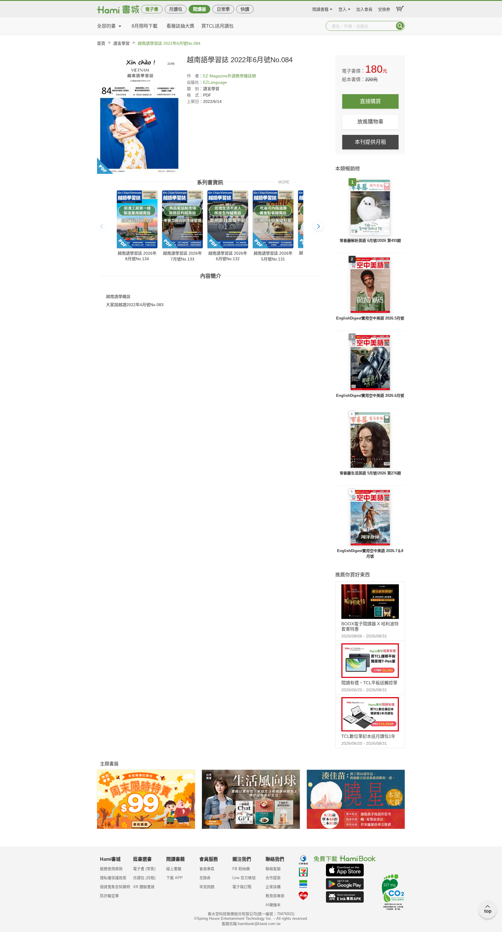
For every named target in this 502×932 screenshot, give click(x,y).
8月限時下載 (144, 26)
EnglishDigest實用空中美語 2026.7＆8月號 (370, 554)
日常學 (223, 9)
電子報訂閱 (241, 887)
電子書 (151, 9)
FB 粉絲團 (241, 869)
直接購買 (370, 101)
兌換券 (384, 8)
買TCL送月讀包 (217, 26)
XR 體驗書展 (144, 887)
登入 (342, 8)
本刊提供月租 (370, 142)
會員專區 (206, 869)
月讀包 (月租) (144, 878)
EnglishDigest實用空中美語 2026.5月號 (370, 318)
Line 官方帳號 (244, 878)
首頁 (101, 43)
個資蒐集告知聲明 (115, 887)
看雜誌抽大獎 (180, 26)
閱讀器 (199, 9)
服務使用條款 (111, 869)
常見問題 (206, 887)
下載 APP (174, 878)
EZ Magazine (215, 76)
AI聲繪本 (273, 905)
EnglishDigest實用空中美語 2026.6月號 (370, 395)
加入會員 (364, 8)
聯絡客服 (273, 869)
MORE (284, 181)
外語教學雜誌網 (241, 76)
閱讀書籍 (320, 8)
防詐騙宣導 (109, 896)
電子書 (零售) (144, 869)
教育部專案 (275, 896)
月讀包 (175, 9)
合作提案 (273, 878)
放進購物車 (370, 122)
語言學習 (121, 43)
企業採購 (273, 887)
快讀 (245, 9)
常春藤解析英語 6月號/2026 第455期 (370, 240)
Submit (400, 26)
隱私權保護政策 (113, 878)
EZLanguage (215, 82)
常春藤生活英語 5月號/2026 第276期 (370, 473)
